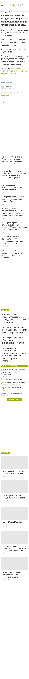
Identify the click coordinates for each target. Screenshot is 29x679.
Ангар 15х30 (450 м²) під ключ (13, 523)
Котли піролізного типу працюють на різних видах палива (14, 497)
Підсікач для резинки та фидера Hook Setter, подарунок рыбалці (13, 574)
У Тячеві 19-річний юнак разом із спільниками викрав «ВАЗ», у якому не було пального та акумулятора (14, 174)
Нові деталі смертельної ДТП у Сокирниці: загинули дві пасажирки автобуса (14, 330)
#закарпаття (9, 82)
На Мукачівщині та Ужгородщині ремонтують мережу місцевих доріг (12, 187)
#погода (3, 82)
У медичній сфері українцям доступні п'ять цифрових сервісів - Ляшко (13, 199)
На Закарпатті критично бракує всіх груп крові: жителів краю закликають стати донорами (12, 160)
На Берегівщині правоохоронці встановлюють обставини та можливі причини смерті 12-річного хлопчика (14, 354)
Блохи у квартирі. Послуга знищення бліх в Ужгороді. (14, 472)
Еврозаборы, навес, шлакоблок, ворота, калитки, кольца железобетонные (14, 548)
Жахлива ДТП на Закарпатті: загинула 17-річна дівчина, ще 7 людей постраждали (14, 318)
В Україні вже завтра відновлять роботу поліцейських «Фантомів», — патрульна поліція (13, 240)
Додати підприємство (14, 399)
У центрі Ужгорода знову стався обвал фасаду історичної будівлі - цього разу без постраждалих (14, 226)
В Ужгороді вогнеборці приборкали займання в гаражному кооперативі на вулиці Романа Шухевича (13, 211)
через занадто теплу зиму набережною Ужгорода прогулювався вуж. (14, 71)
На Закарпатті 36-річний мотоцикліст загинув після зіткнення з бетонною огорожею (13, 254)
